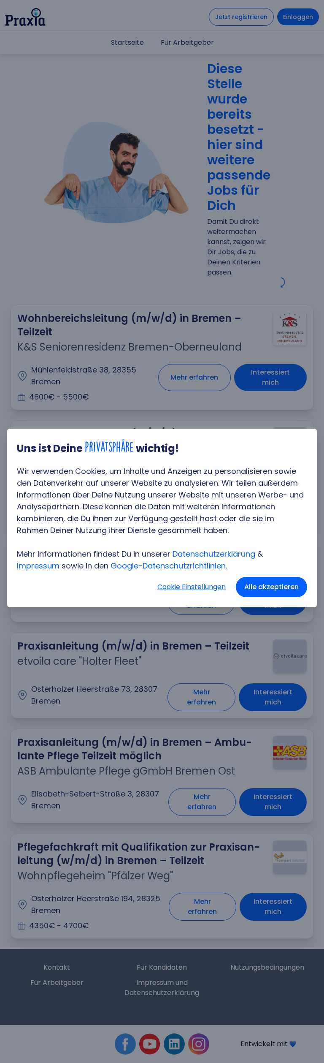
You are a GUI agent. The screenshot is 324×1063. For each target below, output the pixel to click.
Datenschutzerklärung (214, 554)
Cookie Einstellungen (191, 587)
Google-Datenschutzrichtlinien (168, 565)
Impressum (38, 565)
